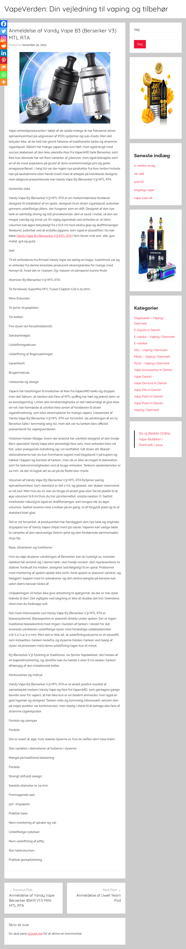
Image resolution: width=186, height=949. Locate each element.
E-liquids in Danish (147, 330)
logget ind (35, 933)
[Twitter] (3, 31)
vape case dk (143, 198)
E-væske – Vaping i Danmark (154, 337)
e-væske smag (144, 165)
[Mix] (3, 67)
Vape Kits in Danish (147, 390)
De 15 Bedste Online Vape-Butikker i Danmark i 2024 (154, 439)
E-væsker (141, 343)
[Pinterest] (3, 60)
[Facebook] (3, 23)
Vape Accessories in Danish (153, 370)
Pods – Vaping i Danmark (151, 363)
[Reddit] (3, 45)
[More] (3, 82)
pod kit (139, 182)
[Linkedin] (3, 53)
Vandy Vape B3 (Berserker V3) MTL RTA (44, 236)
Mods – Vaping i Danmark (152, 356)
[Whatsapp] (3, 74)
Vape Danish (143, 376)
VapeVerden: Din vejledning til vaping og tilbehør (86, 8)
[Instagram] (3, 38)
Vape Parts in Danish (148, 396)
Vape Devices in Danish (150, 383)
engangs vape (144, 190)
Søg (137, 29)
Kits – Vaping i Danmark (150, 350)
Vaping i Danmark (146, 410)
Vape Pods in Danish (148, 403)
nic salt (139, 174)
